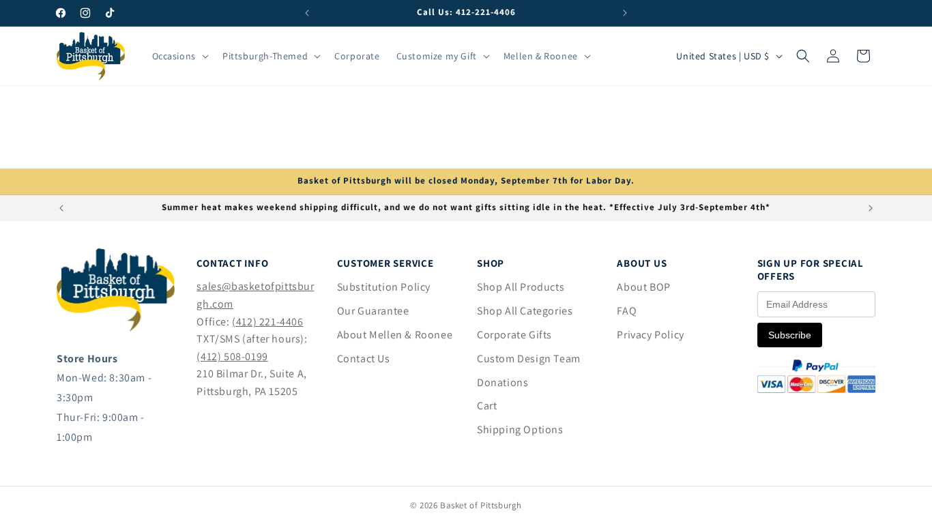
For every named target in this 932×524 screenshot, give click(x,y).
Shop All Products (520, 287)
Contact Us (363, 358)
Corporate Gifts (514, 335)
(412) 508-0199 (231, 356)
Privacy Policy (650, 335)
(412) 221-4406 (267, 322)
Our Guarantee (373, 311)
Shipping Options (520, 429)
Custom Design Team (529, 358)
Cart (487, 405)
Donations (502, 382)
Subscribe (789, 335)
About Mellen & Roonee (395, 335)
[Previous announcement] (307, 13)
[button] (179, 56)
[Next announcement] (625, 13)
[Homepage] (116, 328)
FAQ (627, 311)
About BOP (643, 287)
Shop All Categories (524, 311)
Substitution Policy (384, 287)
